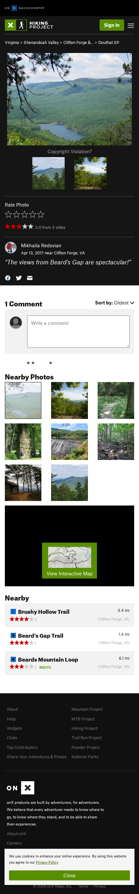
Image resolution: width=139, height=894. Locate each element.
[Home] (32, 25)
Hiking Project (84, 728)
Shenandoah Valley (41, 42)
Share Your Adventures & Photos (37, 756)
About (12, 709)
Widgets (14, 728)
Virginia (12, 42)
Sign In (112, 25)
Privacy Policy (47, 862)
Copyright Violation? (70, 151)
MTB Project (82, 718)
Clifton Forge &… (78, 42)
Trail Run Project (86, 737)
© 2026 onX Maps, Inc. (52, 886)
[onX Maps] (20, 792)
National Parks (85, 756)
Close (69, 875)
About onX (16, 833)
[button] (8, 277)
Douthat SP (108, 42)
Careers (14, 843)
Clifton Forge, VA (69, 252)
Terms (83, 886)
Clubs (12, 737)
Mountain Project (86, 709)
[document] (69, 866)
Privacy (100, 886)
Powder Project (85, 747)
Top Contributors (22, 747)
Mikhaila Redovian (41, 245)
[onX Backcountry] (24, 8)
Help (11, 718)
